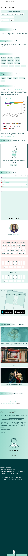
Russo (11, 66)
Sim (12, 165)
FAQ (18, 471)
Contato (2, 467)
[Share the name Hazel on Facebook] (10, 219)
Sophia (4, 245)
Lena (21, 250)
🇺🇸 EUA (2, 186)
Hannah (7, 250)
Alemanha (16, 422)
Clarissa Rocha (16, 234)
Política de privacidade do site (8, 471)
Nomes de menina (19, 14)
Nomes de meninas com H (7, 17)
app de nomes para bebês (16, 293)
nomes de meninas (14, 418)
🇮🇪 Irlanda (3, 184)
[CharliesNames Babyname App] (7, 1)
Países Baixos (15, 425)
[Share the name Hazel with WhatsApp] (14, 219)
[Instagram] (17, 450)
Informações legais (13, 473)
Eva (17, 250)
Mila (16, 78)
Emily (23, 247)
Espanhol (17, 57)
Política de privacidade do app (8, 469)
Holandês (11, 60)
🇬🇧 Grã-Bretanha (5, 182)
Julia (3, 250)
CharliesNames (4, 402)
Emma (4, 247)
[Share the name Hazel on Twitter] (12, 219)
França (23, 424)
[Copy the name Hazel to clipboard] (18, 219)
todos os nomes (18, 419)
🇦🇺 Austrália (4, 178)
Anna (8, 253)
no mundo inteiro (10, 136)
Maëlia (12, 250)
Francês (4, 60)
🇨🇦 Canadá (3, 180)
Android (20, 415)
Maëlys (14, 247)
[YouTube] (15, 450)
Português (4, 66)
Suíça (25, 425)
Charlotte (23, 78)
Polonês (18, 63)
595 (13, 20)
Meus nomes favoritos (21, 555)
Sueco (17, 66)
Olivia (10, 78)
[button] (3, 204)
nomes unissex (9, 419)
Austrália (21, 422)
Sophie (23, 245)
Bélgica (2, 424)
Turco (23, 66)
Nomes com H (10, 14)
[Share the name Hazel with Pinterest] (16, 219)
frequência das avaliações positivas (15, 89)
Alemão (4, 57)
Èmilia (19, 247)
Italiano (4, 63)
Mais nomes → (21, 253)
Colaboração (4, 473)
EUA (16, 424)
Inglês (18, 60)
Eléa (8, 245)
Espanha (3, 136)
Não (15, 165)
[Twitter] (10, 450)
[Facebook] (12, 450)
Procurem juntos (11, 555)
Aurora (3, 78)
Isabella (9, 247)
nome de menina (11, 25)
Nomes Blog (4, 432)
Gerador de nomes (5, 429)
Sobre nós (22, 471)
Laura (3, 253)
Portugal (18, 134)
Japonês (11, 63)
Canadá (6, 424)
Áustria (2, 427)
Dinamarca (11, 424)
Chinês (10, 57)
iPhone (25, 415)
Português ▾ (14, 455)
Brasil (22, 134)
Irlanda (9, 425)
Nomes (3, 14)
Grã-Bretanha (4, 425)
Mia (16, 253)
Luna (3, 81)
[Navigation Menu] (26, 1)
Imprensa (8, 467)
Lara (24, 250)
